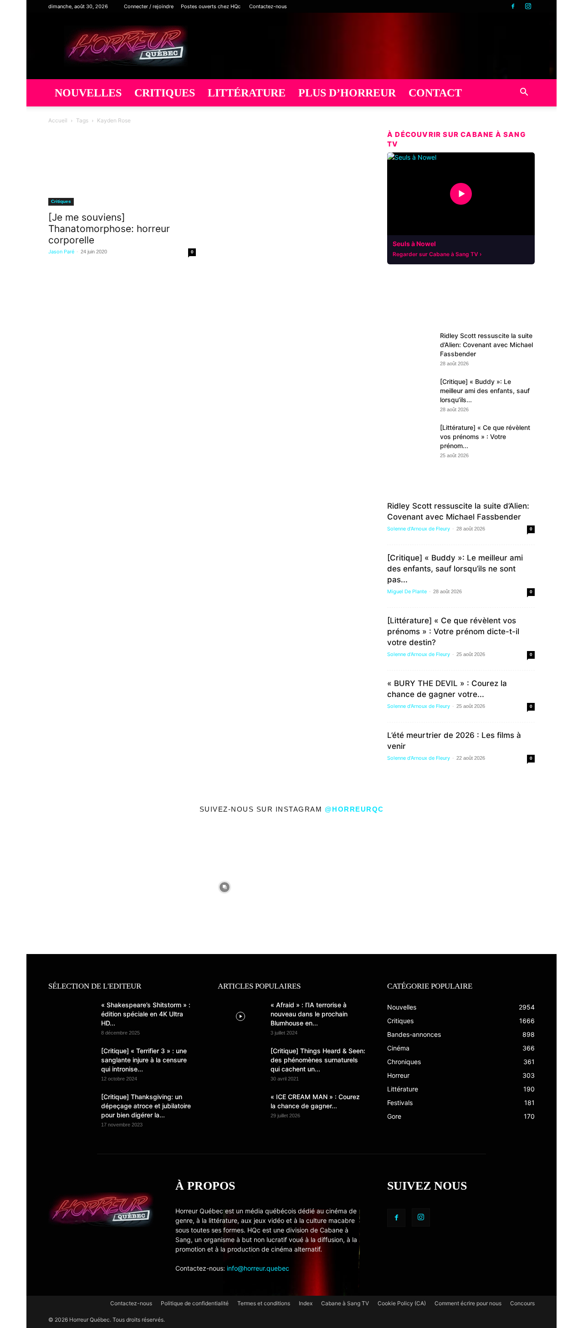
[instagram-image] (91, 884)
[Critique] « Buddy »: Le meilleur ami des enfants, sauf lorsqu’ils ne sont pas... (455, 568)
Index (305, 1303)
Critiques (164, 93)
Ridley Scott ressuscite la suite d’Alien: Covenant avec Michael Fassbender (486, 345)
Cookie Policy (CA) (402, 1303)
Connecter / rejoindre (149, 6)
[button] (524, 93)
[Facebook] (513, 6)
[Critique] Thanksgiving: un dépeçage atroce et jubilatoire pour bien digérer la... (146, 1106)
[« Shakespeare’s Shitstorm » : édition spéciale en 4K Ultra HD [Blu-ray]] (71, 1016)
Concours (522, 1303)
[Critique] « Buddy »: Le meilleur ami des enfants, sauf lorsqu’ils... (485, 391)
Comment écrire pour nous (468, 1303)
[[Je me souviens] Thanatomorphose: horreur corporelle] (122, 178)
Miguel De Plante (407, 591)
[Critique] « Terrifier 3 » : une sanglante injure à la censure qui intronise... (144, 1060)
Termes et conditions (263, 1303)
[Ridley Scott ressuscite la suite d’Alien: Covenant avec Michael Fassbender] (410, 347)
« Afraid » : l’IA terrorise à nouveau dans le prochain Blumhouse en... (309, 1014)
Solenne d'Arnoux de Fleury (418, 528)
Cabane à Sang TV (345, 1303)
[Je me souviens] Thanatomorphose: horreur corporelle (109, 229)
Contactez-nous (268, 6)
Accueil (57, 120)
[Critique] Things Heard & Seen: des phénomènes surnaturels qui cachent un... (318, 1060)
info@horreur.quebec (258, 1268)
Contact (435, 93)
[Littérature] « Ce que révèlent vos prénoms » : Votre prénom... (485, 436)
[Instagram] (528, 6)
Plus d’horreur (347, 93)
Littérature (247, 93)
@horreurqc (354, 809)
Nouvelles (88, 93)
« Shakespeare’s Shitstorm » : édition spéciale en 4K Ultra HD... (145, 1014)
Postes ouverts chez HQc (210, 6)
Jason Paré (61, 251)
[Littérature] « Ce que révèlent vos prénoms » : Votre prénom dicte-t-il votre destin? (453, 631)
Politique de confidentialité (195, 1303)
